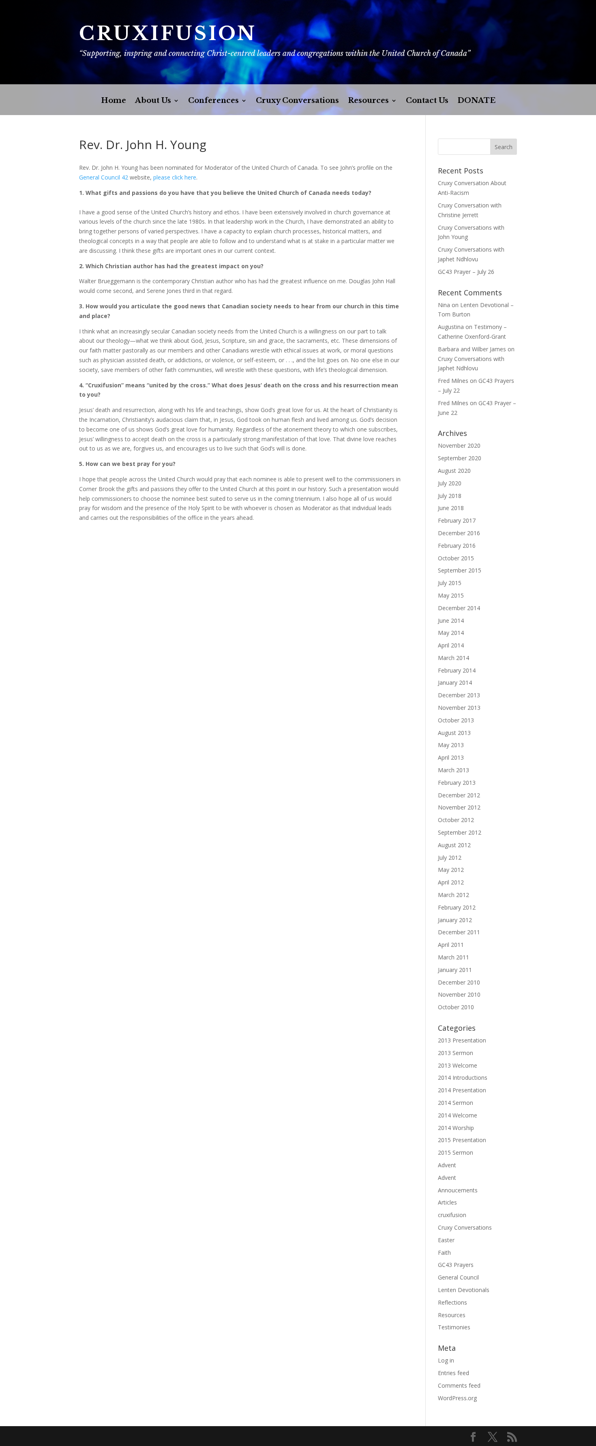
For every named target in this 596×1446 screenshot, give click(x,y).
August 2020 (454, 470)
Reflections (452, 1302)
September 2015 (459, 570)
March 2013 (453, 770)
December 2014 (459, 608)
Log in (446, 1360)
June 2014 (451, 620)
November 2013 (459, 707)
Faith (444, 1252)
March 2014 (453, 658)
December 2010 (459, 982)
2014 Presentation (462, 1090)
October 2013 (456, 720)
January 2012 (455, 920)
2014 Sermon (455, 1102)
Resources (368, 101)
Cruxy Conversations (297, 101)
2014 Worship (456, 1128)
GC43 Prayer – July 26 (466, 272)
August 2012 (454, 845)
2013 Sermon (455, 1053)
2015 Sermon (455, 1152)
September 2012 (459, 832)
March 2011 (453, 957)
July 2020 (449, 483)
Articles (447, 1202)
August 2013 (454, 733)
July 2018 (449, 496)
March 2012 (453, 895)
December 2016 (459, 533)
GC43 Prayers (456, 1265)
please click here (174, 177)
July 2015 (449, 583)
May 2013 (451, 745)
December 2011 (459, 932)
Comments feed (459, 1385)
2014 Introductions (462, 1077)
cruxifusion (452, 1215)
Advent (447, 1165)
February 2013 (457, 782)
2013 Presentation (462, 1040)
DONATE (476, 101)
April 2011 (451, 944)
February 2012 (457, 907)
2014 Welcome (457, 1115)
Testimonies (454, 1327)
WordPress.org (457, 1398)
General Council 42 (103, 177)
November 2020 (459, 445)
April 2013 (451, 757)
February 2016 (457, 545)
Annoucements (458, 1190)
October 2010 (456, 1007)
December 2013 (459, 695)
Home (113, 101)
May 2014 (451, 632)
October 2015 (456, 558)
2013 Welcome (457, 1065)
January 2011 (455, 970)
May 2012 (451, 870)
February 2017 (457, 520)
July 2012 (449, 857)
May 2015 (451, 595)
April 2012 (451, 882)
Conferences (213, 101)
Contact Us (427, 101)
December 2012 (459, 795)
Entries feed (453, 1373)
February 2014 (457, 670)
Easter (446, 1240)
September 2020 (459, 458)
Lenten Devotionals (463, 1290)
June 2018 (451, 508)
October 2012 (456, 820)
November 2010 (459, 994)
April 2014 (451, 645)
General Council (458, 1277)
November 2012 (459, 807)
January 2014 (455, 682)
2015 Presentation (462, 1140)
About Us (153, 101)
